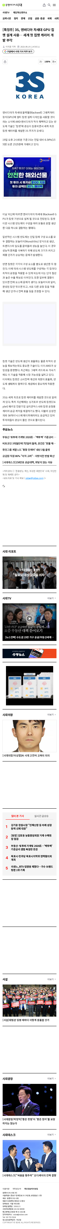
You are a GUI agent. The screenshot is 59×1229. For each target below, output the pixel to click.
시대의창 (8, 715)
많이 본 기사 (17, 816)
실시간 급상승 (41, 816)
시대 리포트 (9, 551)
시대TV (7, 598)
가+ (54, 62)
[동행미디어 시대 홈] (12, 5)
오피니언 (7, 18)
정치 (16, 18)
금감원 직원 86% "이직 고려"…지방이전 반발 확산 (28, 456)
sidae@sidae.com (34, 478)
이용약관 (6, 1189)
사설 (5, 979)
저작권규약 (17, 1189)
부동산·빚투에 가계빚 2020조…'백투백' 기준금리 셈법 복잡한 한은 (29, 437)
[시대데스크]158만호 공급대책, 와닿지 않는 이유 (27, 462)
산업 (30, 18)
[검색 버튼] (49, 5)
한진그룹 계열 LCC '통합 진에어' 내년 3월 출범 (26, 449)
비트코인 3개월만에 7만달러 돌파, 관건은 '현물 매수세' (29, 443)
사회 (56, 18)
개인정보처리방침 (31, 1189)
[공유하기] (44, 5)
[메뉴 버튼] (54, 5)
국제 (49, 18)
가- (40, 62)
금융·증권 (40, 18)
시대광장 (8, 1079)
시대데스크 (9, 1135)
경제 (23, 18)
